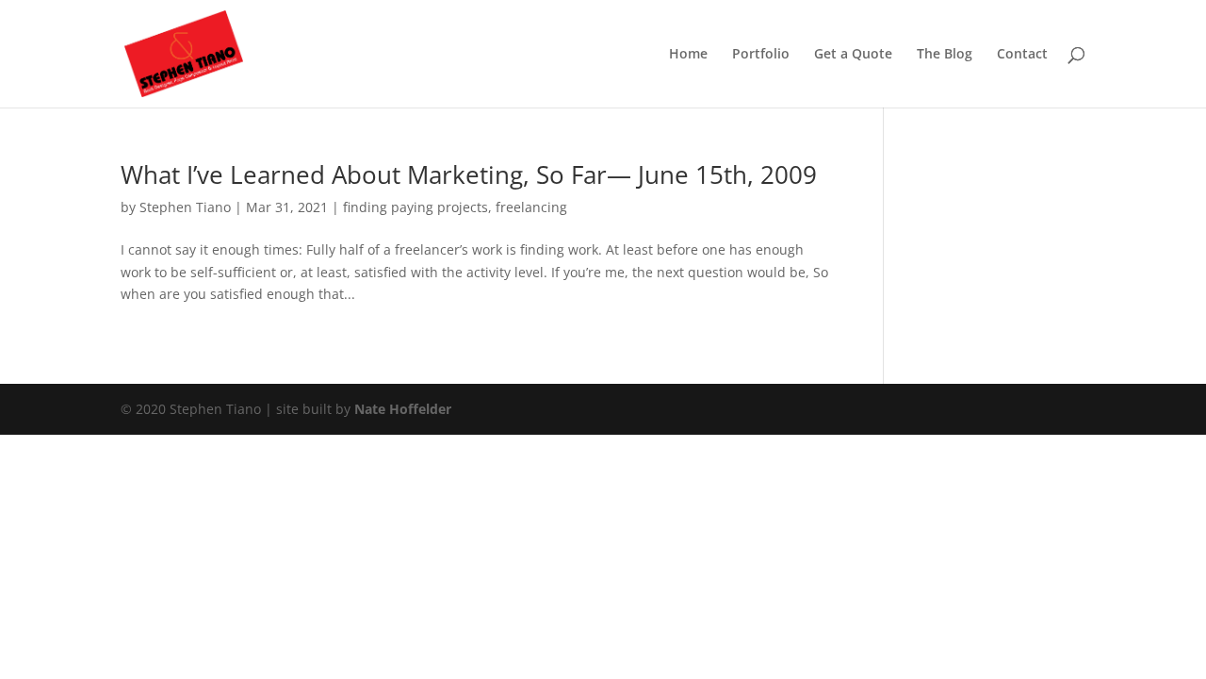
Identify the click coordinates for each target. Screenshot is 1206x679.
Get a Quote (853, 54)
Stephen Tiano (185, 207)
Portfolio (761, 54)
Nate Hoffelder (402, 409)
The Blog (944, 54)
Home (688, 54)
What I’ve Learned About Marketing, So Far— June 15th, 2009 (469, 174)
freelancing (531, 207)
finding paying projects (415, 207)
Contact (1022, 54)
